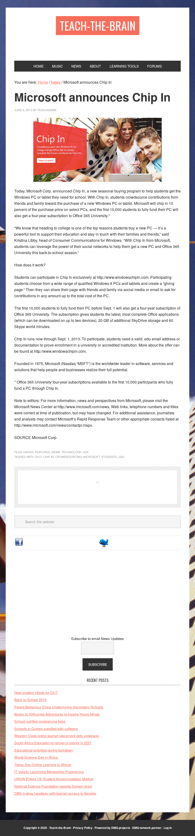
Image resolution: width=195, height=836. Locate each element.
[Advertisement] (97, 596)
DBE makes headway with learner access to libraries (55, 793)
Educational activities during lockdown (43, 750)
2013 (38, 457)
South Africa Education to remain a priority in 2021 (53, 742)
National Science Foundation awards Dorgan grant (53, 786)
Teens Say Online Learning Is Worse (42, 764)
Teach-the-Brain (98, 25)
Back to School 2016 (30, 699)
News (56, 452)
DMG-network (141, 828)
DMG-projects (120, 828)
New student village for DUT (36, 692)
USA (85, 452)
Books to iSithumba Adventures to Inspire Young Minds (57, 714)
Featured (42, 452)
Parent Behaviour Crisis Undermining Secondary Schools (58, 706)
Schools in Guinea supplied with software (46, 728)
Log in (168, 828)
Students (109, 457)
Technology (71, 452)
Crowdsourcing (68, 457)
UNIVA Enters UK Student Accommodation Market (53, 778)
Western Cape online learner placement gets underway (56, 735)
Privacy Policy (83, 828)
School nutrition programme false (39, 721)
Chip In (48, 457)
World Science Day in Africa (36, 757)
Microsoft (91, 457)
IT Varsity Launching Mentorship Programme (49, 771)
